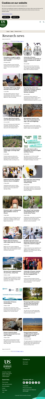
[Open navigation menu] (40, 22)
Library (3, 388)
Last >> (22, 41)
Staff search (25, 364)
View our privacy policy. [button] (7, 13)
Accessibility (25, 385)
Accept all (15, 17)
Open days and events (7, 384)
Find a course (5, 382)
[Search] (43, 23)
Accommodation (5, 386)
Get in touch (25, 362)
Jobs (3, 392)
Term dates (4, 390)
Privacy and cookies (27, 387)
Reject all (6, 17)
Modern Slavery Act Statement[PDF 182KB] (29, 390)
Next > (18, 41)
